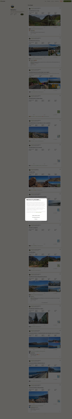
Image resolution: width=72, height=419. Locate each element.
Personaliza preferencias (36, 217)
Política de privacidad (38, 212)
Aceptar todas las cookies (36, 215)
